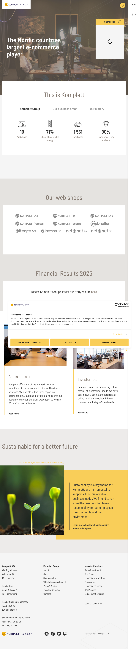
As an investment (93, 570)
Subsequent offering (94, 593)
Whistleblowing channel (54, 582)
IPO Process (90, 589)
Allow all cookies (109, 342)
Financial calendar (93, 585)
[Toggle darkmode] (122, 5)
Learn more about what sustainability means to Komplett (91, 526)
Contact (47, 593)
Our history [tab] (97, 109)
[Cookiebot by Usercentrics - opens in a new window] (117, 305)
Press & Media (50, 585)
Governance (90, 582)
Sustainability (49, 577)
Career (46, 574)
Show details (118, 334)
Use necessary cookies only (30, 342)
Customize (68, 342)
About (46, 570)
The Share (89, 574)
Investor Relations (51, 589)
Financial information (95, 577)
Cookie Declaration (93, 603)
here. (94, 292)
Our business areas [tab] (65, 109)
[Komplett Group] (16, 4)
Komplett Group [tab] (30, 109)
